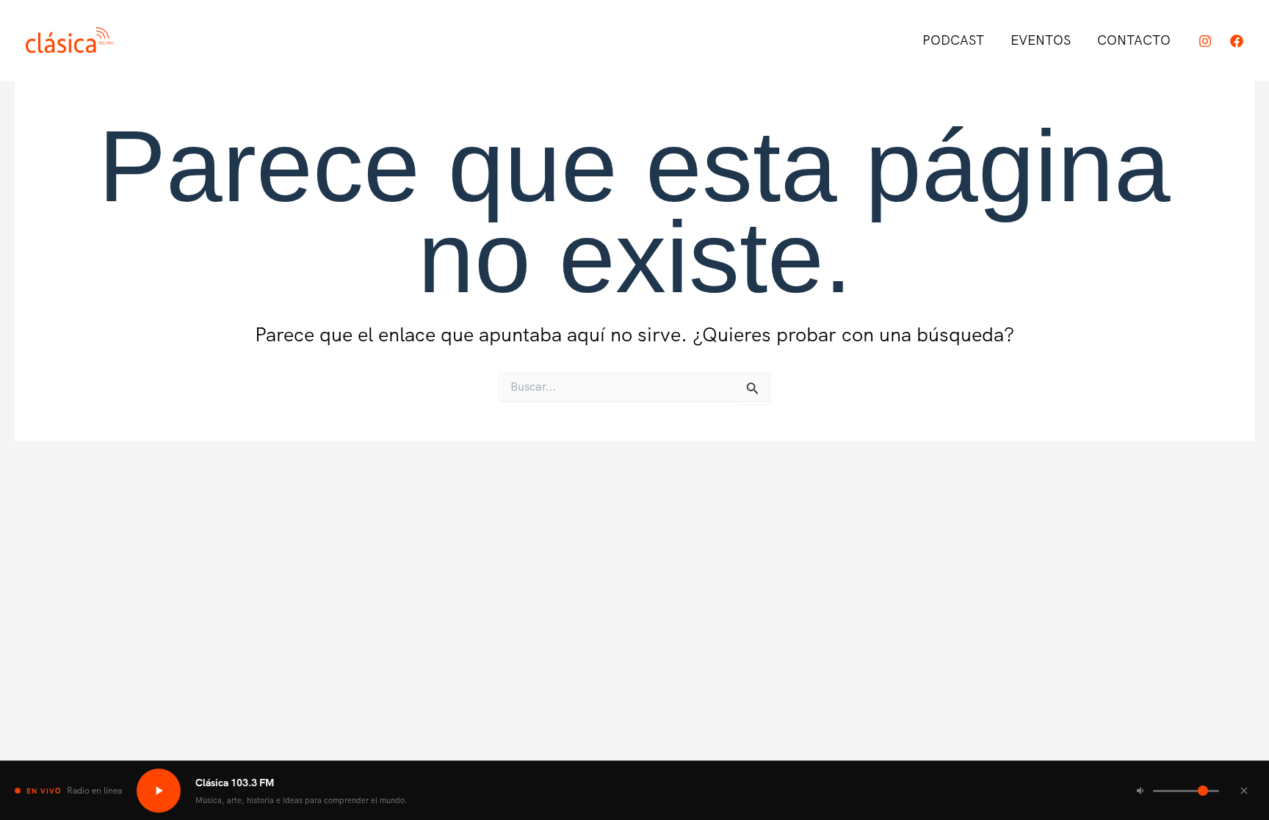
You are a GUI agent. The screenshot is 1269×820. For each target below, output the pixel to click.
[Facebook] (1236, 41)
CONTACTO (1134, 40)
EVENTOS (1040, 40)
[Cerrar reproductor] (1244, 790)
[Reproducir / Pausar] (159, 791)
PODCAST (953, 40)
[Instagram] (1205, 41)
